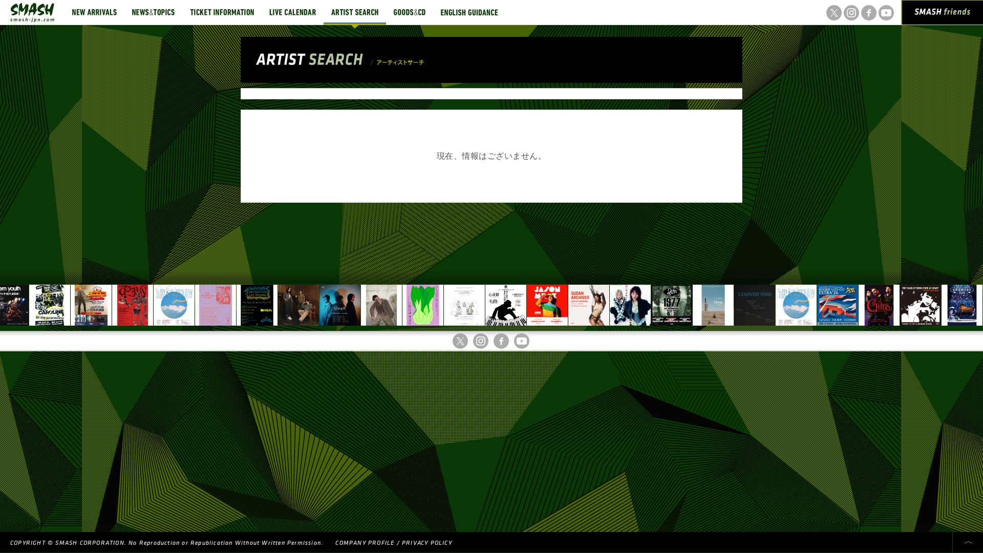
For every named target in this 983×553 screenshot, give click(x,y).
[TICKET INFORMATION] (222, 12)
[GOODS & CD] (409, 12)
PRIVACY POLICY (427, 543)
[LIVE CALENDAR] (293, 12)
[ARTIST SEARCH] (355, 12)
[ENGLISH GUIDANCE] (469, 12)
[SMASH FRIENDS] (942, 14)
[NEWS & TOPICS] (153, 12)
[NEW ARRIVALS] (94, 12)
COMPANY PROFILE (364, 543)
